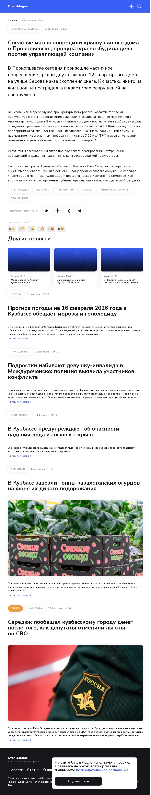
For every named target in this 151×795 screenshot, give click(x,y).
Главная (12, 20)
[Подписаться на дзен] (131, 6)
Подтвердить (78, 781)
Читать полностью (19, 338)
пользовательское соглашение (102, 770)
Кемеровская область (33, 20)
